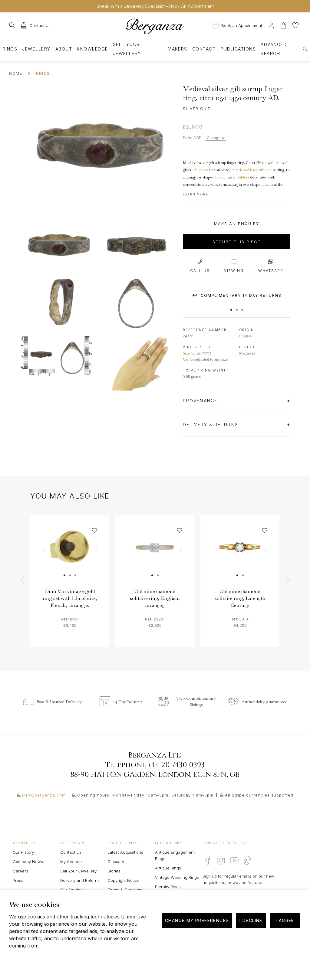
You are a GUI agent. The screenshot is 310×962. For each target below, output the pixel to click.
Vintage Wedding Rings (177, 877)
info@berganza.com (44, 795)
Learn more (195, 194)
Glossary (115, 861)
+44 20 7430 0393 (176, 765)
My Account (71, 861)
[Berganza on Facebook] (208, 860)
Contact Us (70, 852)
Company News (28, 861)
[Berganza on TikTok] (247, 860)
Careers (20, 871)
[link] (69, 554)
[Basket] (284, 25)
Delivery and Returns (80, 880)
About (63, 48)
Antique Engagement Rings (175, 855)
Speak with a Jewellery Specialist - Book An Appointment (155, 6)
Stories (113, 871)
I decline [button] (250, 920)
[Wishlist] (295, 25)
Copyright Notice (123, 880)
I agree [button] (285, 920)
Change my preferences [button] (197, 920)
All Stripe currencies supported (259, 795)
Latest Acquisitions (125, 852)
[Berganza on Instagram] (221, 860)
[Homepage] (154, 26)
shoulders (241, 177)
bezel (219, 177)
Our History (23, 852)
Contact (204, 48)
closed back (248, 170)
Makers (177, 48)
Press (18, 880)
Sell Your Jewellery (127, 49)
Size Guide (192, 353)
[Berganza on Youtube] (234, 860)
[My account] (271, 25)
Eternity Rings (168, 886)
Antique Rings (168, 867)
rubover (265, 170)
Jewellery (36, 48)
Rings (9, 48)
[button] (231, 306)
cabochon (200, 170)
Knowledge (92, 48)
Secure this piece (237, 241)
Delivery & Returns (211, 424)
